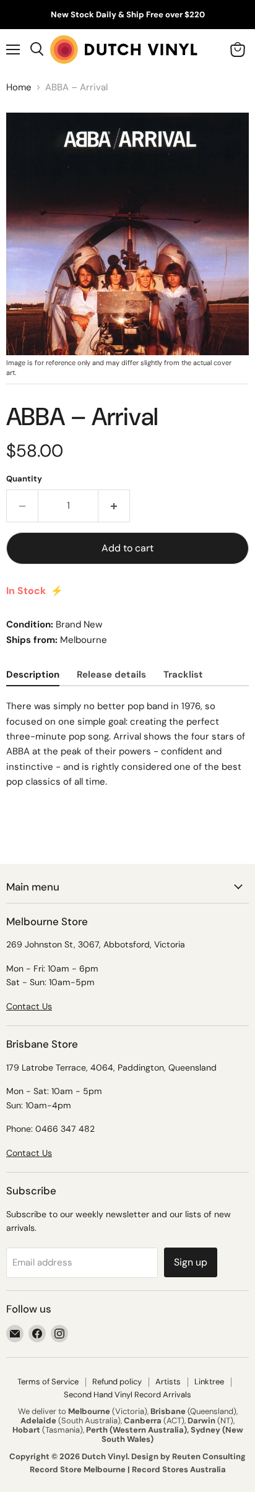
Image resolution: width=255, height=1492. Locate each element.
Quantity (24, 478)
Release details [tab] (111, 674)
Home (19, 87)
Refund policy (117, 1381)
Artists (168, 1381)
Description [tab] (32, 674)
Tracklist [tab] (183, 674)
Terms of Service (48, 1381)
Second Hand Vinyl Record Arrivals (127, 1394)
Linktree (209, 1381)
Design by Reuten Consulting (188, 1456)
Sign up (190, 1262)
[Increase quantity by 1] (114, 505)
